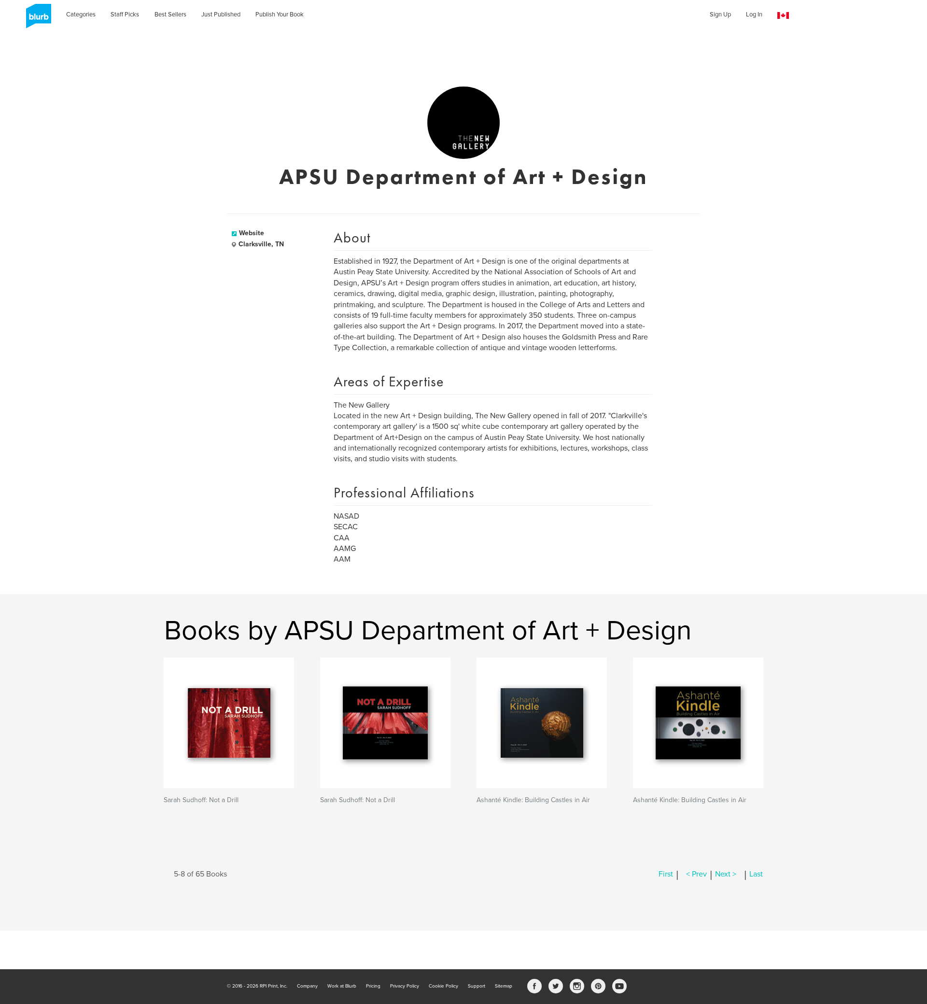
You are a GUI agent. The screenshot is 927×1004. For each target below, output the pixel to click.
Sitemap (503, 986)
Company (307, 986)
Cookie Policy (443, 986)
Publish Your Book (279, 14)
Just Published (220, 14)
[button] (783, 16)
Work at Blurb (341, 986)
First (666, 874)
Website (251, 233)
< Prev (696, 874)
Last (756, 874)
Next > (725, 874)
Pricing (373, 986)
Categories (81, 14)
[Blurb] (35, 19)
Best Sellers (170, 14)
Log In (754, 14)
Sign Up (720, 14)
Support (476, 986)
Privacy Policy (404, 986)
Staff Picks (125, 14)
